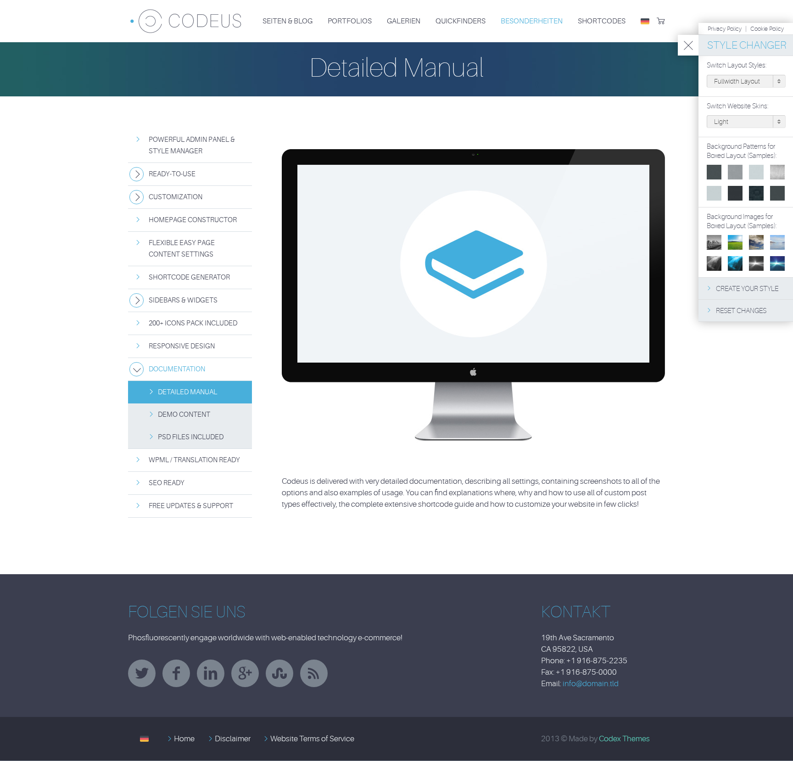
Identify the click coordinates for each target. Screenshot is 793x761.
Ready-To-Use (172, 174)
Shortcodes (601, 21)
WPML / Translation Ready (194, 460)
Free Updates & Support (191, 506)
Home (184, 738)
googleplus (245, 673)
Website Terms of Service (312, 738)
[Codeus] (185, 15)
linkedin (210, 673)
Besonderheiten (532, 21)
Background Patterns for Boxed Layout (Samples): (742, 151)
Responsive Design (182, 346)
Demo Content (184, 415)
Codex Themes (624, 738)
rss (314, 673)
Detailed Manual (187, 392)
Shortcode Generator (189, 277)
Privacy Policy (725, 28)
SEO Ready (166, 483)
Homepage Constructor (193, 220)
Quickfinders (461, 21)
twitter (142, 673)
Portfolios (350, 21)
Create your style (747, 289)
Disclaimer (233, 738)
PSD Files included (190, 437)
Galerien (403, 21)
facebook (176, 673)
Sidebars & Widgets (183, 300)
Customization (175, 197)
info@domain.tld (591, 683)
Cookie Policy (767, 28)
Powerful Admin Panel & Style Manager (192, 145)
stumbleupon (279, 673)
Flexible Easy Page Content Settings (182, 248)
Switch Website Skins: (738, 106)
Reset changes (741, 311)
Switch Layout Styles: (737, 65)
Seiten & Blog (287, 21)
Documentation (177, 369)
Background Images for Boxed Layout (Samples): (742, 221)
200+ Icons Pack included (193, 323)
